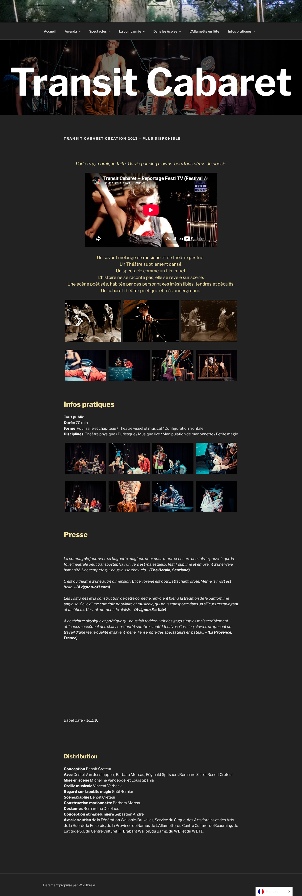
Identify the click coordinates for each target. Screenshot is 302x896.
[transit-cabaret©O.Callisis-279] (172, 458)
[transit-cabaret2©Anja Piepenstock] (209, 320)
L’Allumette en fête (204, 31)
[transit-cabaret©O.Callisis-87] (216, 496)
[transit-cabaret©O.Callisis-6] (129, 496)
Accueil (50, 31)
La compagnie (130, 31)
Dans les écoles (165, 31)
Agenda (71, 31)
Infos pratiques (240, 31)
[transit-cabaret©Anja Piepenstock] (93, 320)
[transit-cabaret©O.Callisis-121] (129, 365)
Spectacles (98, 31)
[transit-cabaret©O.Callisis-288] (129, 458)
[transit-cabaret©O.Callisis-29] (172, 496)
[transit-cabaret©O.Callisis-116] (85, 365)
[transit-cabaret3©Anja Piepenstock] (151, 320)
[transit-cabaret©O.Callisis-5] (85, 496)
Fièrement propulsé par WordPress (69, 885)
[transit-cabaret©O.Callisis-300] (216, 458)
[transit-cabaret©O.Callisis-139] (172, 365)
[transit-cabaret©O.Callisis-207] (85, 458)
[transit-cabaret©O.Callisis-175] (216, 365)
